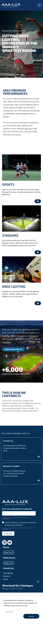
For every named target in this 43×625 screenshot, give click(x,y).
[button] (38, 581)
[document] (21, 312)
